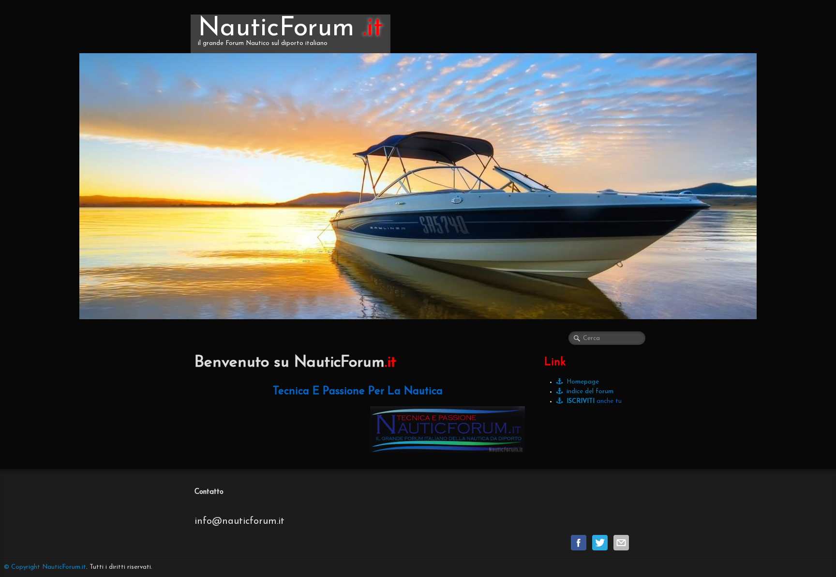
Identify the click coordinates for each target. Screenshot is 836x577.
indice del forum (590, 391)
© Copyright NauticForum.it (45, 567)
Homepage (583, 382)
